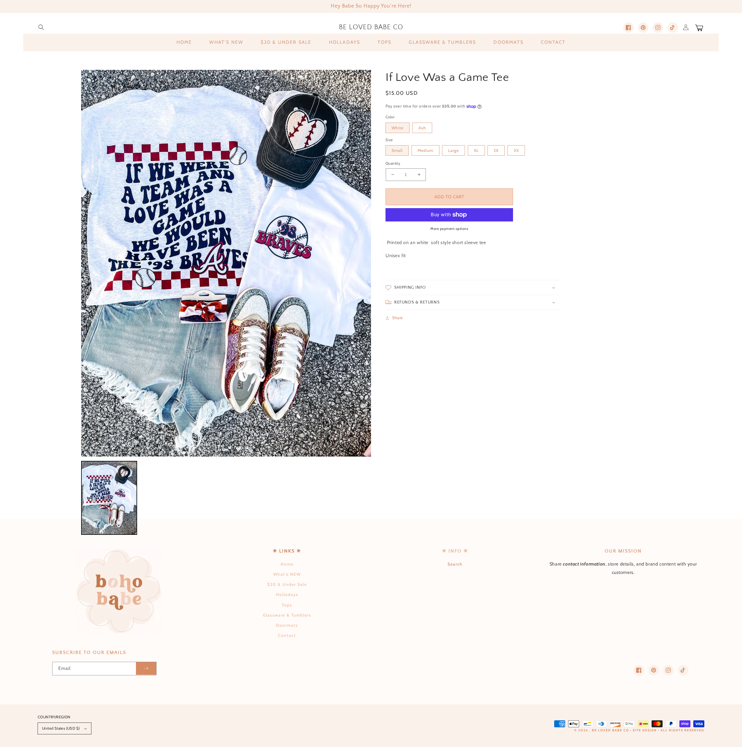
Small (397, 150)
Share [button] (397, 317)
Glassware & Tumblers (287, 615)
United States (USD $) (61, 728)
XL (476, 150)
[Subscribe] (146, 668)
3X (516, 150)
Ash (422, 127)
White (397, 127)
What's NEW (287, 574)
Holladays (287, 594)
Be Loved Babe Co (610, 730)
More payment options (449, 228)
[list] (226, 263)
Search (455, 564)
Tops (287, 605)
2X (496, 150)
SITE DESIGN (645, 730)
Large (453, 150)
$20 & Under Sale (287, 584)
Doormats (287, 625)
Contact (287, 635)
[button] (41, 27)
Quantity (392, 163)
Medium (425, 150)
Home (287, 564)
